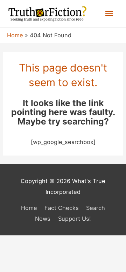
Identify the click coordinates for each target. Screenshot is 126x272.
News (42, 218)
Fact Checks (61, 207)
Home (29, 207)
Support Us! (74, 218)
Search (95, 207)
